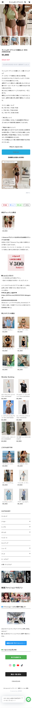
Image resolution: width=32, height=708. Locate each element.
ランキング (4, 516)
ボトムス (3, 532)
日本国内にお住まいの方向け (16, 157)
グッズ (3, 554)
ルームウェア (5, 559)
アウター (3, 521)
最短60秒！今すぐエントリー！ (16, 643)
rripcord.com (16, 681)
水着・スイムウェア (6, 564)
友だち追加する (16, 657)
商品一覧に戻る (16, 674)
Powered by (14, 691)
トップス (3, 527)
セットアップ (4, 543)
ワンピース (4, 537)
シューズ (3, 548)
